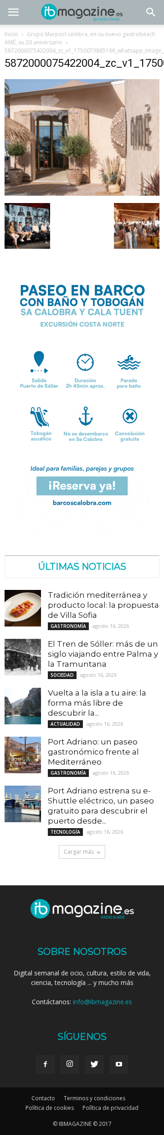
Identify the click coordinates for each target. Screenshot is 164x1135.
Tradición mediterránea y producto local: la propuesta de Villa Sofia (103, 605)
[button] (151, 12)
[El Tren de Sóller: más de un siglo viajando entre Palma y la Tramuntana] (23, 657)
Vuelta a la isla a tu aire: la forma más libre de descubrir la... (97, 702)
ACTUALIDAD (65, 724)
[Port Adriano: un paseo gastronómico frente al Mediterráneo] (23, 755)
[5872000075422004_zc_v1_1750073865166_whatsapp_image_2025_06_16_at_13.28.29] (82, 193)
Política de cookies (50, 1108)
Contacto (43, 1098)
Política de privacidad (110, 1108)
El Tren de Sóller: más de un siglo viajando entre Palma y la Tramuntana (103, 654)
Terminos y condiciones (94, 1098)
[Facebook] (45, 1064)
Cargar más (79, 852)
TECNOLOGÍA (65, 832)
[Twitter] (94, 1064)
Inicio (11, 34)
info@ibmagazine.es (102, 1001)
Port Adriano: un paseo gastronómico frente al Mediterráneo (93, 751)
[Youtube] (119, 1064)
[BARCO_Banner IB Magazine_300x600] (82, 533)
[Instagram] (70, 1064)
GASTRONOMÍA (68, 626)
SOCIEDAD (62, 675)
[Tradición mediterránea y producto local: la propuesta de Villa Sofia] (23, 608)
